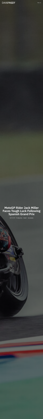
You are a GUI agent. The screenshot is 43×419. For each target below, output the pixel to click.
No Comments (30, 217)
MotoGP (25, 217)
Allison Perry (20, 217)
